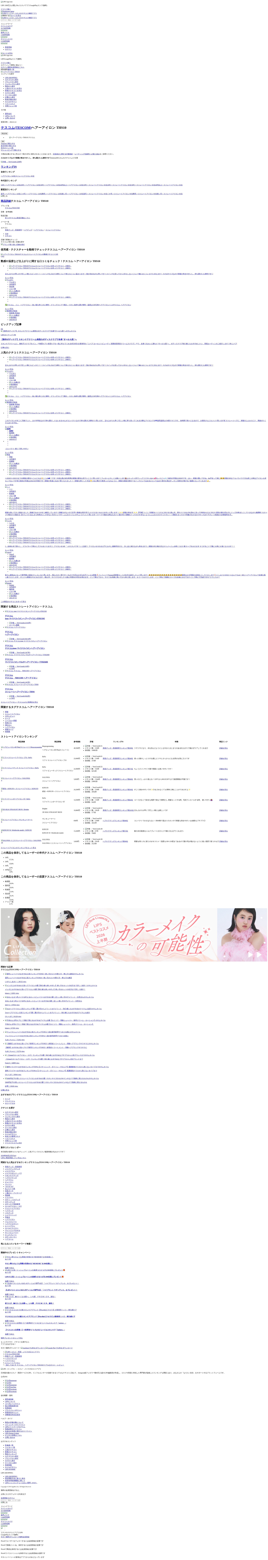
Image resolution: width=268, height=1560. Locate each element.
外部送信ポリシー (11, 1412)
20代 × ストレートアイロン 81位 (119, 185)
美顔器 (7, 1195)
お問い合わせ (10, 118)
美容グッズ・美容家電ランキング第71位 (118, 769)
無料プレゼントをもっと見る (12, 1338)
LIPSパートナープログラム (15, 1427)
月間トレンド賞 (11, 106)
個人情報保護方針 (11, 1406)
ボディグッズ (10, 1202)
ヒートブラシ (10, 1226)
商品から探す (10, 86)
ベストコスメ (10, 104)
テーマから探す (11, 95)
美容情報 (8, 1465)
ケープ (7, 718)
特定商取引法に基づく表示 (15, 1478)
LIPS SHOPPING (11, 78)
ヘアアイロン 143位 (8, 176)
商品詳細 (4, 133)
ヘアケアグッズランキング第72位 (115, 831)
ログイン (8, 49)
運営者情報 (9, 1399)
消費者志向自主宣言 (12, 1415)
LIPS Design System (12, 1433)
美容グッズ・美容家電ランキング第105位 (118, 810)
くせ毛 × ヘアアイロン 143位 (31, 194)
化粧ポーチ (9, 1191)
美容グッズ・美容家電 (13, 230)
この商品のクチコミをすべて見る (13, 601)
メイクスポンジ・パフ (13, 1173)
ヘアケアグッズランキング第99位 (115, 841)
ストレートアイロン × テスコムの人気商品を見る (19, 702)
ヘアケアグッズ (11, 1178)
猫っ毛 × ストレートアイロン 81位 (170, 194)
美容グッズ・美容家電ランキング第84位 (118, 800)
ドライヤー (9, 1197)
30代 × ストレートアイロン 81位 (143, 185)
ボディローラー (11, 1237)
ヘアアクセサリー (11, 1224)
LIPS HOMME (10, 1469)
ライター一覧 (10, 1447)
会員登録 (4, 1498)
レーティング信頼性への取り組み (87, 154)
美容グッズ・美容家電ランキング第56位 (118, 789)
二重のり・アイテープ (13, 1193)
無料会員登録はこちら (16, 67)
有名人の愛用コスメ (12, 1136)
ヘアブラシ (9, 1180)
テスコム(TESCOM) (16, 127)
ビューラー (9, 1182)
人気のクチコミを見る (13, 88)
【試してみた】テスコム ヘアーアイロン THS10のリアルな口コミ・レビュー (34, 1365)
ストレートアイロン (53, 230)
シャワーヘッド (11, 1215)
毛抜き (7, 1217)
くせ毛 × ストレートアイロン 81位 (120, 194)
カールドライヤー (11, 1228)
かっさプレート (11, 1235)
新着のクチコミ (11, 1452)
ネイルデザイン (11, 101)
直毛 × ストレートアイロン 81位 (95, 194)
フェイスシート (11, 1222)
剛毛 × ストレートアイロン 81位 (145, 194)
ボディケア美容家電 (12, 1204)
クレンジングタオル (12, 1230)
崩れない (8, 725)
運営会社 (8, 114)
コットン (8, 1184)
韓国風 (7, 731)
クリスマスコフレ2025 (13, 1143)
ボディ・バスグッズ (12, 1200)
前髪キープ (9, 729)
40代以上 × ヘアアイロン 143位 (71, 185)
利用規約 (8, 1408)
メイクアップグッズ (12, 1169)
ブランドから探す (11, 82)
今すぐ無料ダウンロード (10, 1537)
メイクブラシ (10, 1171)
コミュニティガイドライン (15, 1424)
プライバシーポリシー (13, 1410)
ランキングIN (9, 166)
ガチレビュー (10, 716)
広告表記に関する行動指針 (63, 154)
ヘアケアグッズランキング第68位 (115, 821)
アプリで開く (6, 9)
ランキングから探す (12, 84)
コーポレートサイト (12, 1404)
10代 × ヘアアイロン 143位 (11, 185)
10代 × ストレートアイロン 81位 (95, 185)
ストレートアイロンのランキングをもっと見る (18, 848)
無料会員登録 (24, 1537)
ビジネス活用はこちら (13, 1435)
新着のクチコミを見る (13, 90)
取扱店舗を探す (11, 99)
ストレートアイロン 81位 (24, 176)
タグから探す (10, 93)
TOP (6, 234)
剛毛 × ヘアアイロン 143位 (52, 194)
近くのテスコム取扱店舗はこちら (17, 218)
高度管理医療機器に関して (15, 1480)
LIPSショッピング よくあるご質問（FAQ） (21, 1483)
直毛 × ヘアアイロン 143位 (11, 194)
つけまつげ (9, 1186)
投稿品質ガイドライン (13, 1429)
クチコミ (8, 236)
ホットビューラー (11, 1233)
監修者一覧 (9, 1445)
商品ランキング (11, 1454)
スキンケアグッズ (11, 1175)
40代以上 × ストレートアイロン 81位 (169, 185)
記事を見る (5, 1090)
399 (3, 141)
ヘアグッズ (28, 230)
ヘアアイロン (39, 230)
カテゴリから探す (11, 79)
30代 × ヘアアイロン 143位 (50, 185)
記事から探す (10, 97)
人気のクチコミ (11, 1450)
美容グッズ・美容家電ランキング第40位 (118, 758)
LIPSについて (10, 116)
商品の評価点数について (14, 1422)
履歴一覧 (11, 69)
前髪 (6, 712)
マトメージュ (10, 1101)
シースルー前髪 (11, 720)
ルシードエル (10, 1103)
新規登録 (8, 47)
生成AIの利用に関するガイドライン (18, 1431)
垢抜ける (8, 723)
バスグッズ (9, 1213)
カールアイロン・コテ (13, 1206)
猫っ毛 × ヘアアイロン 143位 (72, 194)
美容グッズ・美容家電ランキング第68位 (118, 779)
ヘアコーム (9, 1239)
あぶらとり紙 (10, 1189)
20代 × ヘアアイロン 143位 (30, 185)
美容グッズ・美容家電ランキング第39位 (118, 748)
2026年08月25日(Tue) (8, 1155)
